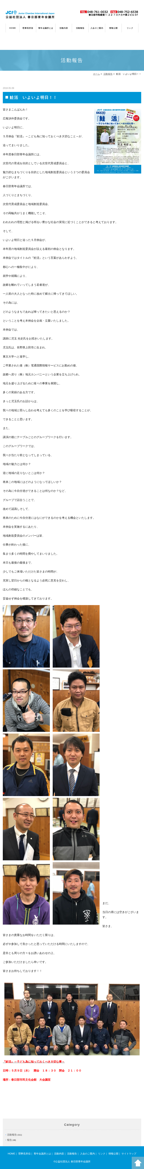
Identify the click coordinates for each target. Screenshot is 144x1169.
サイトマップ (129, 1153)
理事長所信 (27, 28)
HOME (12, 28)
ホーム (96, 74)
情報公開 (113, 28)
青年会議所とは (45, 28)
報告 (9, 1140)
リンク (130, 28)
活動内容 (64, 28)
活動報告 (80, 28)
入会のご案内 (96, 28)
